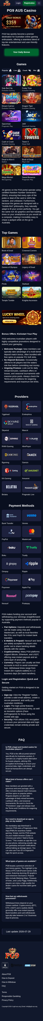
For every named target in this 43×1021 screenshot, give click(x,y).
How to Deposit (8, 978)
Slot (34, 70)
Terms (4, 992)
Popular (5, 70)
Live (15, 70)
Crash (25, 70)
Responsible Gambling (11, 996)
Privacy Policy (7, 1000)
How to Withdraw (9, 982)
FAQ (4, 986)
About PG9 (6, 974)
